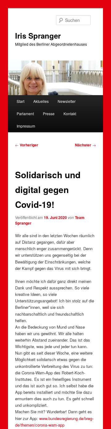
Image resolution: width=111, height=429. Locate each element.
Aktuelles (41, 101)
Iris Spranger (38, 35)
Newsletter (67, 101)
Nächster (85, 145)
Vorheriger (26, 145)
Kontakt (70, 113)
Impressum (26, 125)
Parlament (25, 113)
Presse (49, 113)
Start (20, 101)
